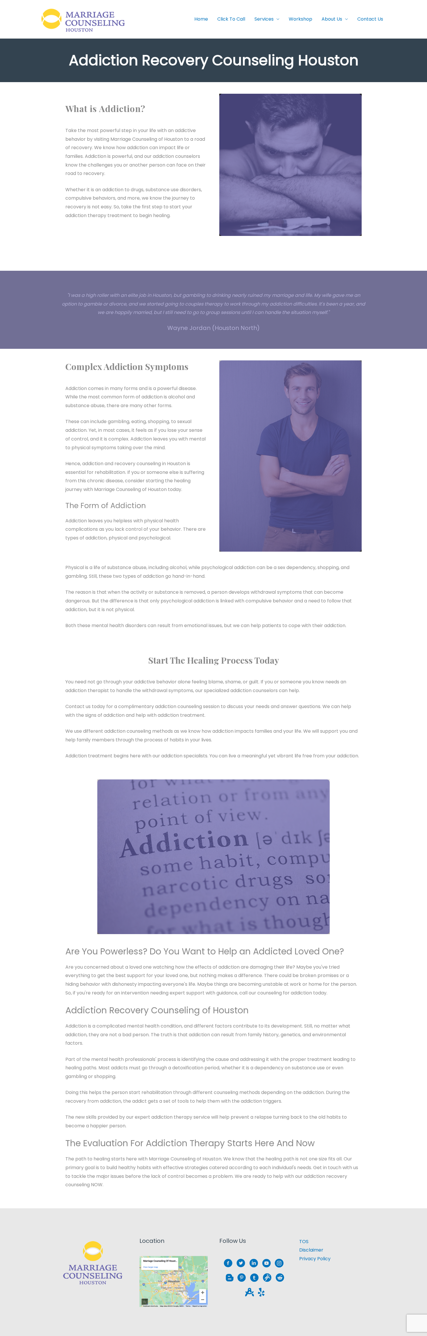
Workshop (300, 19)
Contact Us (370, 19)
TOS (303, 1241)
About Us (332, 19)
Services (264, 19)
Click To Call (231, 19)
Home (201, 19)
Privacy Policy (315, 1258)
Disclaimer (311, 1250)
